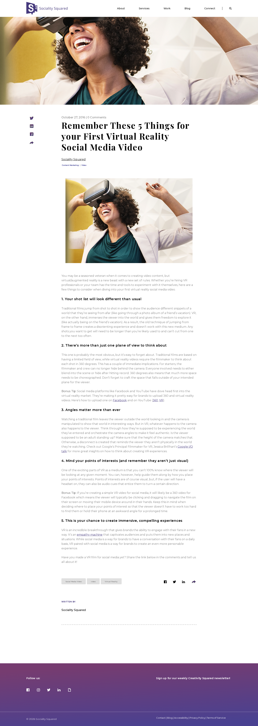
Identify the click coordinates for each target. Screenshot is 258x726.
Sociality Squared (47, 8)
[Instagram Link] (38, 690)
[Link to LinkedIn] (183, 582)
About (121, 8)
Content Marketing (70, 165)
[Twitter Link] (48, 690)
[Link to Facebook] (165, 582)
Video (83, 165)
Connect (209, 8)
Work (167, 8)
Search (230, 8)
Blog (187, 8)
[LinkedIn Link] (59, 690)
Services (144, 8)
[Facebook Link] (28, 690)
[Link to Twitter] (174, 582)
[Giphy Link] (69, 690)
